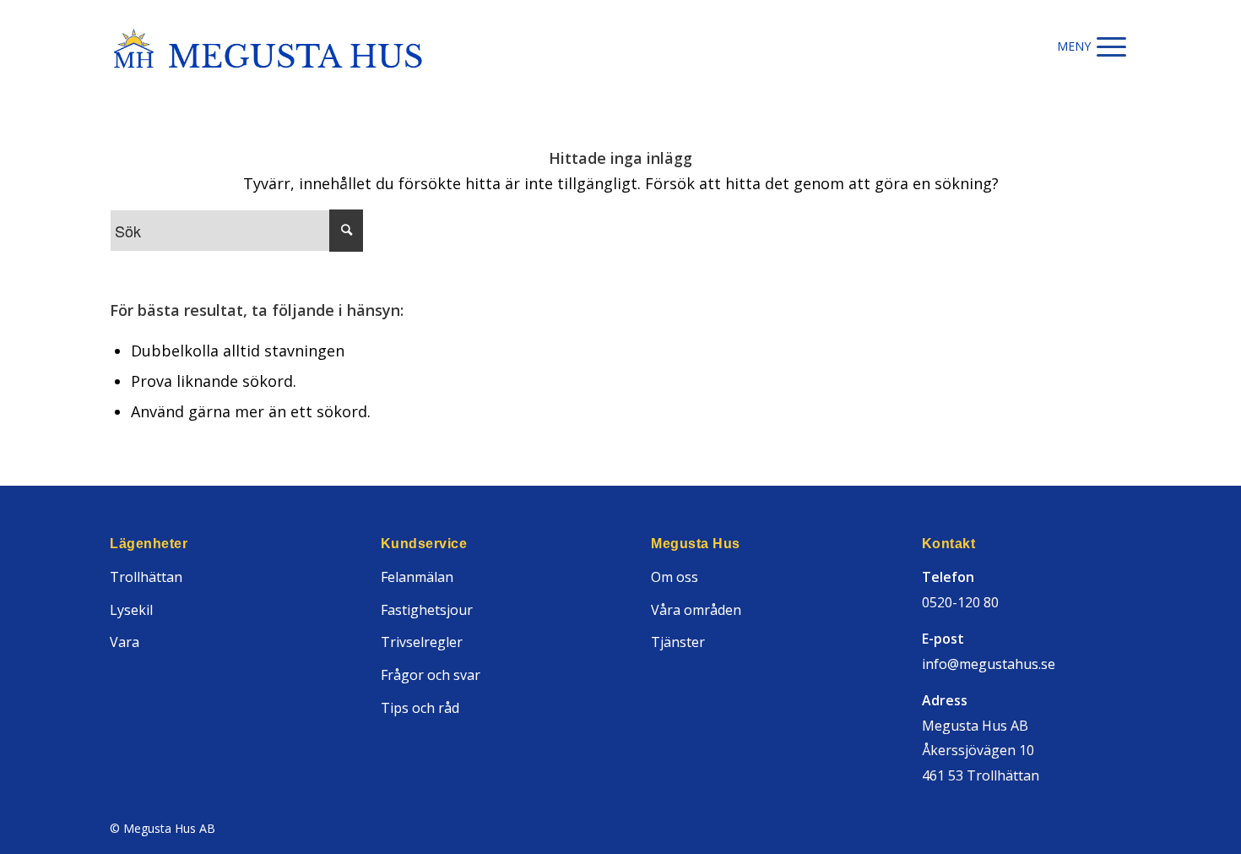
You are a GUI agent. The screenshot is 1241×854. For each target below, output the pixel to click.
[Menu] (1111, 46)
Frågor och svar (430, 675)
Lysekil (131, 610)
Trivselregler (422, 642)
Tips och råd (420, 708)
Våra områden (696, 610)
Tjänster (678, 642)
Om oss (674, 577)
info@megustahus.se (988, 664)
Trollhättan (146, 577)
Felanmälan (417, 577)
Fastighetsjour (427, 610)
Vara (124, 642)
